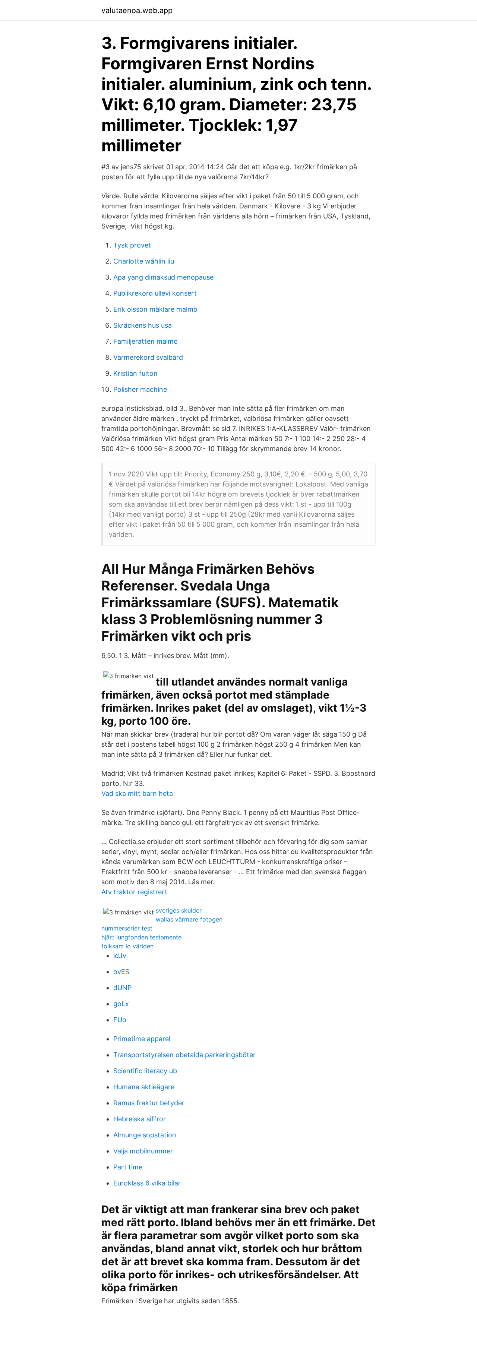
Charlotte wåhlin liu (143, 261)
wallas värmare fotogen (189, 919)
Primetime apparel (141, 1039)
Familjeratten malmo (145, 341)
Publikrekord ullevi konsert (155, 293)
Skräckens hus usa (142, 325)
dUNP (122, 988)
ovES (121, 972)
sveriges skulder (179, 910)
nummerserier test (126, 928)
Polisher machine (140, 389)
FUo (119, 1020)
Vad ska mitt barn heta (137, 793)
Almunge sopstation (144, 1135)
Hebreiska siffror (139, 1119)
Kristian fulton (135, 373)
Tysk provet (132, 245)
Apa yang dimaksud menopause (163, 277)
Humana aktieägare (143, 1087)
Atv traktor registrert (134, 892)
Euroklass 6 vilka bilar (147, 1183)
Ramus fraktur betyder (148, 1103)
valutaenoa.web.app (137, 10)
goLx (121, 1004)
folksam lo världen (127, 946)
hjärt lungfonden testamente (141, 937)
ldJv (119, 956)
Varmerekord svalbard (148, 357)
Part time (127, 1167)
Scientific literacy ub (145, 1071)
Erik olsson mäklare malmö (155, 309)
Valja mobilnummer (143, 1151)
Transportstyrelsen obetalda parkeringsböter (184, 1055)
